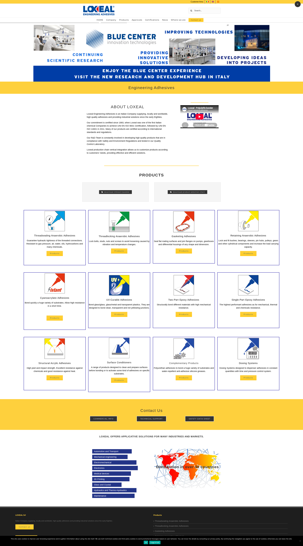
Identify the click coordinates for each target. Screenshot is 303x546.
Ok (146, 542)
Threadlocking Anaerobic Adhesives (172, 526)
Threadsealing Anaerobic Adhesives (172, 521)
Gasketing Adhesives (165, 531)
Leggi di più (154, 542)
